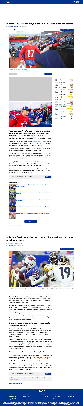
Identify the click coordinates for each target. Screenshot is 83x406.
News (14, 2)
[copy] (17, 30)
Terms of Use (56, 396)
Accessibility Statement (29, 399)
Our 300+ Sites (57, 394)
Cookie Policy (70, 396)
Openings (25, 394)
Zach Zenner (23, 163)
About (10, 394)
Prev (13, 74)
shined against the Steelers (34, 316)
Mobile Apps (70, 394)
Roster (35, 2)
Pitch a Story (26, 396)
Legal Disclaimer (13, 399)
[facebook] (72, 1)
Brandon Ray (11, 245)
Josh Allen (30, 172)
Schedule (24, 2)
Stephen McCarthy (13, 26)
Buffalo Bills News (17, 225)
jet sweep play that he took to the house (32, 343)
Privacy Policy (44, 396)
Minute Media (9, 402)
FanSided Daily (13, 396)
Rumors (19, 2)
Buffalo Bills (37, 141)
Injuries (40, 2)
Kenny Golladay (13, 163)
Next (48, 74)
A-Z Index (43, 399)
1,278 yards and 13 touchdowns (41, 357)
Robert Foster (20, 157)
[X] (74, 1)
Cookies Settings (57, 399)
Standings (30, 2)
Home (10, 225)
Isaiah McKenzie (31, 157)
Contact (43, 394)
